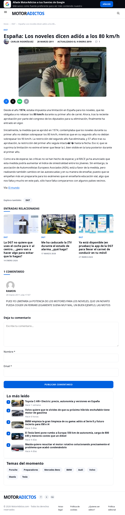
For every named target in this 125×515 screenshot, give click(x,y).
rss (52, 497)
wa (19, 101)
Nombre (9, 351)
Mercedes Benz (52, 469)
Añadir (107, 4)
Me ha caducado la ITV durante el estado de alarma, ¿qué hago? (56, 246)
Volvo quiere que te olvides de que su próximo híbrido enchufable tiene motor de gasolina (67, 411)
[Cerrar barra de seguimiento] (118, 4)
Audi (80, 469)
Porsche (13, 469)
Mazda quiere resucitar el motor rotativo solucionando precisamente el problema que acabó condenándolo (67, 446)
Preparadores (31, 469)
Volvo (92, 469)
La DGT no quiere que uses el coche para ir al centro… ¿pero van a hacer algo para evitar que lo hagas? (19, 249)
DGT (13, 24)
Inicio (6, 24)
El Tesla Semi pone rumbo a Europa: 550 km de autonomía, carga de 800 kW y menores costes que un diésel (67, 434)
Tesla (24, 476)
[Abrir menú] (7, 13)
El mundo (14, 187)
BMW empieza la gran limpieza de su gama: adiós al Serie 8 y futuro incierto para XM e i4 (64, 423)
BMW (69, 469)
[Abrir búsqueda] (118, 13)
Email (8, 366)
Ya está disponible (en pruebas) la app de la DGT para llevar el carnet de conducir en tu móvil (96, 248)
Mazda (12, 476)
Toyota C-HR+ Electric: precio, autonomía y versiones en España (62, 401)
